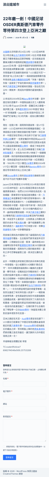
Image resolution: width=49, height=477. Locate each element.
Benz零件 (27, 98)
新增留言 (7, 416)
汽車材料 (32, 275)
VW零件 (30, 163)
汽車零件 (15, 325)
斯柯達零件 (35, 83)
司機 (32, 38)
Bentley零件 (35, 166)
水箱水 (21, 222)
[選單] (45, 4)
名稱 (5, 378)
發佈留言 (9, 457)
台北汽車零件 (19, 55)
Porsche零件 (30, 325)
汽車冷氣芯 (35, 212)
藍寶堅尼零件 (26, 245)
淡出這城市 (11, 4)
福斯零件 (20, 226)
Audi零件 (26, 318)
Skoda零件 (12, 175)
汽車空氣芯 (12, 86)
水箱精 (6, 51)
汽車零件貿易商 (22, 215)
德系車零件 (29, 175)
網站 (5, 404)
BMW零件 (24, 309)
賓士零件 (24, 146)
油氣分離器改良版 (19, 79)
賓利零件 (24, 109)
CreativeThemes (10, 474)
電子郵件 (7, 391)
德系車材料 (39, 329)
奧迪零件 (30, 62)
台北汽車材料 (35, 285)
